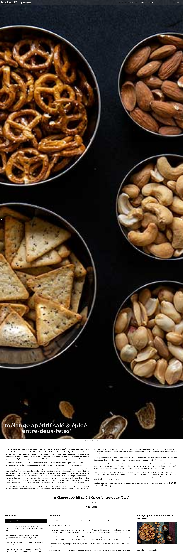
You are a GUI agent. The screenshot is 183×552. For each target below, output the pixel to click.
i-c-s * (8, 2)
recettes (27, 3)
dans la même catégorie (147, 550)
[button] (181, 155)
